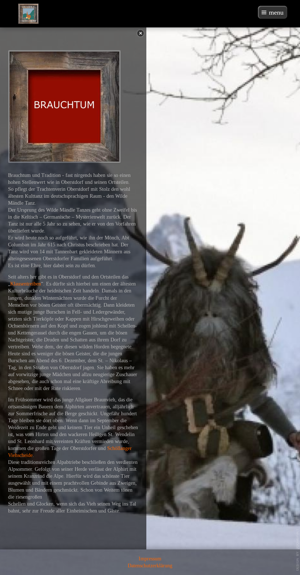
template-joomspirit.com (297, 550)
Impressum (150, 558)
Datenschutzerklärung (150, 565)
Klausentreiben (25, 284)
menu (276, 12)
